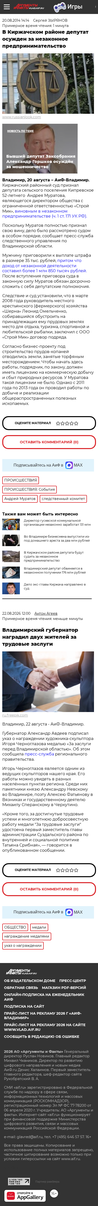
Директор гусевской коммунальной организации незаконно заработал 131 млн (57, 522)
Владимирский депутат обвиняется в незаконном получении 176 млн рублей (55, 570)
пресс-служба (39, 754)
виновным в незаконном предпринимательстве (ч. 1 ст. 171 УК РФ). (44, 214)
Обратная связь (21, 987)
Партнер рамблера (47, 1181)
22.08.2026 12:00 (16, 613)
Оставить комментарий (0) (49, 442)
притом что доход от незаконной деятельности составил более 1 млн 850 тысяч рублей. (44, 265)
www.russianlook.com (21, 117)
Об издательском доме (29, 980)
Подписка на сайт (24, 1006)
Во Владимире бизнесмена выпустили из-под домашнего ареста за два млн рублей (57, 538)
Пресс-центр (72, 980)
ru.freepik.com (15, 715)
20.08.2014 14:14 (15, 20)
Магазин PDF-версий (64, 987)
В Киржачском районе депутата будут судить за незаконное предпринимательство (54, 556)
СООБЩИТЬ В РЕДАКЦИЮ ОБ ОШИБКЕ (41, 1036)
